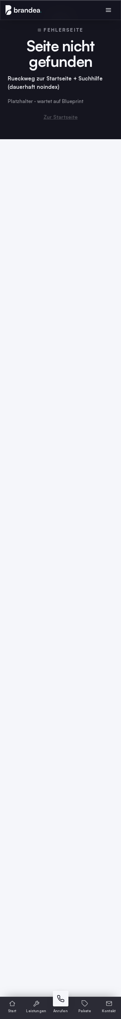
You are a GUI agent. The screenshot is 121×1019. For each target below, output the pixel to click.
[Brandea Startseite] (23, 10)
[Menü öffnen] (108, 10)
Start (12, 1011)
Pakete (84, 1011)
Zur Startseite (61, 117)
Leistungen (36, 1011)
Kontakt (109, 1011)
